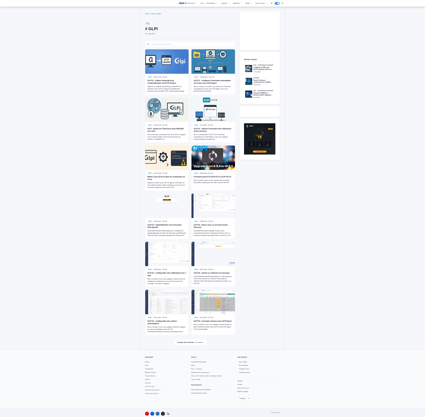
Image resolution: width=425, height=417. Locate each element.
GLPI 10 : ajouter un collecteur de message (212, 273)
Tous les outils (195, 379)
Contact (239, 384)
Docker (147, 362)
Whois (193, 365)
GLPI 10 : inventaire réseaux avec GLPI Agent (213, 321)
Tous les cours (149, 386)
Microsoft (191, 3)
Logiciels (224, 3)
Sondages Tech (244, 369)
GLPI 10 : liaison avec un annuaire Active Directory (211, 226)
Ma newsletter (243, 365)
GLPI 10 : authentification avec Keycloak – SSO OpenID (165, 226)
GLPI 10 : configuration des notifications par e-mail (166, 274)
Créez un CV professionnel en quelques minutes (206, 376)
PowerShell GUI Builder (198, 362)
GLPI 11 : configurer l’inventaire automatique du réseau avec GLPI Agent (212, 82)
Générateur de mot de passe (200, 372)
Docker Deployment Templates (201, 389)
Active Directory (150, 376)
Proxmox (148, 383)
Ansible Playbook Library (199, 393)
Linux (202, 3)
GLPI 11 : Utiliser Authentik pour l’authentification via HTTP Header (161, 82)
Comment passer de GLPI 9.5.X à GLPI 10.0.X (212, 177)
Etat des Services (243, 388)
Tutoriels (153, 14)
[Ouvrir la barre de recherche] (282, 3)
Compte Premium (244, 372)
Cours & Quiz (260, 3)
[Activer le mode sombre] (277, 3)
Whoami (240, 381)
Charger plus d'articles (190, 342)
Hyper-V (147, 379)
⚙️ (271, 3)
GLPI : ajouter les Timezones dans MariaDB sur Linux (165, 130)
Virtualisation (210, 3)
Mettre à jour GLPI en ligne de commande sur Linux (166, 178)
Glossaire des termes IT (152, 390)
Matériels (236, 3)
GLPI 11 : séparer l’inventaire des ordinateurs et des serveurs (212, 130)
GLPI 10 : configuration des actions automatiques (162, 322)
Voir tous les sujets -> (152, 393)
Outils (247, 3)
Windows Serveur (150, 372)
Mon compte (243, 362)
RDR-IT (183, 3)
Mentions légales (242, 391)
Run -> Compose (196, 369)
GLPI (149, 77)
